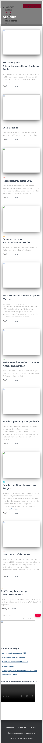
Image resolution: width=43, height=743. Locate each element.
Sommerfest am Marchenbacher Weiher (17, 240)
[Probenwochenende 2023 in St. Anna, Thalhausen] (21, 342)
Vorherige (8, 615)
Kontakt (34, 727)
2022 (4, 551)
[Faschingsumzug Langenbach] (21, 401)
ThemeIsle (29, 738)
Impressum (10, 727)
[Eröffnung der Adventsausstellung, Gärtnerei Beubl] (21, 42)
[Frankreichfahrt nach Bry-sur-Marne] (21, 275)
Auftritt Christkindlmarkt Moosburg (15, 662)
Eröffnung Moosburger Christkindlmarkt (14, 592)
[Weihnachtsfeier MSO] (21, 534)
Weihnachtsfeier (8, 666)
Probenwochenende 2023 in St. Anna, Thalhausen (21, 364)
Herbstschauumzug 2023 (17, 180)
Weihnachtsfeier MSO (16, 554)
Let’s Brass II (10, 127)
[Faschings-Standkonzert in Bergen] (21, 465)
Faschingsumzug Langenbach (21, 421)
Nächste (31, 619)
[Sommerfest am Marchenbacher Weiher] (21, 219)
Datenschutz (22, 727)
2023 (4, 59)
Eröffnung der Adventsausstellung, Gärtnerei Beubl (21, 66)
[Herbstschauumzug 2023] (21, 160)
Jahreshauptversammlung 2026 (14, 653)
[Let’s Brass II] (21, 107)
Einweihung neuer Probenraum (13, 657)
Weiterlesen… (14, 509)
